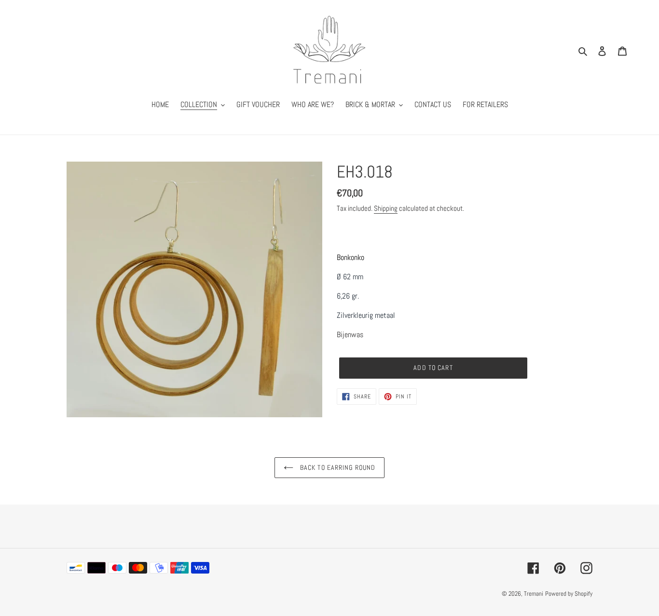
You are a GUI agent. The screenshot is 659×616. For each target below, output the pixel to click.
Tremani (533, 593)
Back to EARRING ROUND (337, 467)
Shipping (386, 208)
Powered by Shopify (568, 593)
